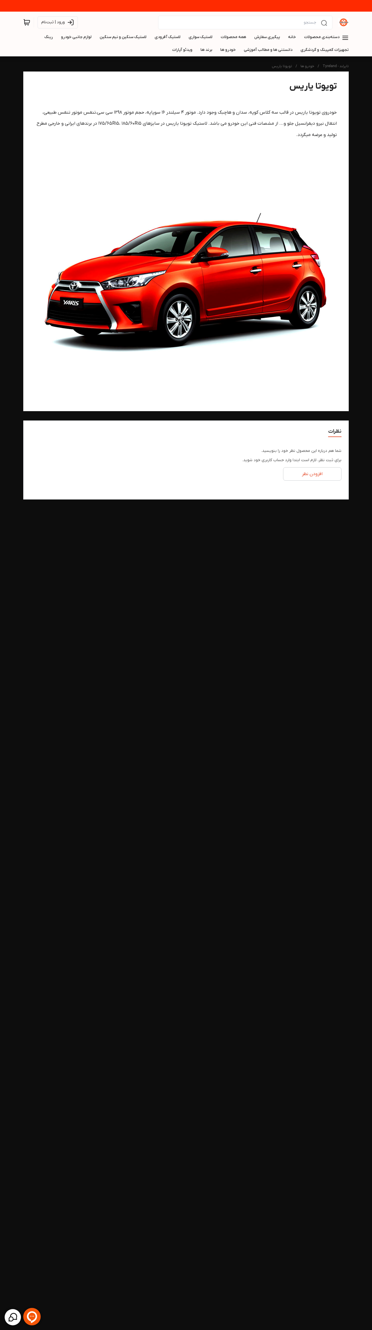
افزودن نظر (312, 474)
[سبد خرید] (26, 22)
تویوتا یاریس (282, 66)
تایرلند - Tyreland (336, 66)
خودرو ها (307, 66)
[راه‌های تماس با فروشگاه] (13, 1317)
